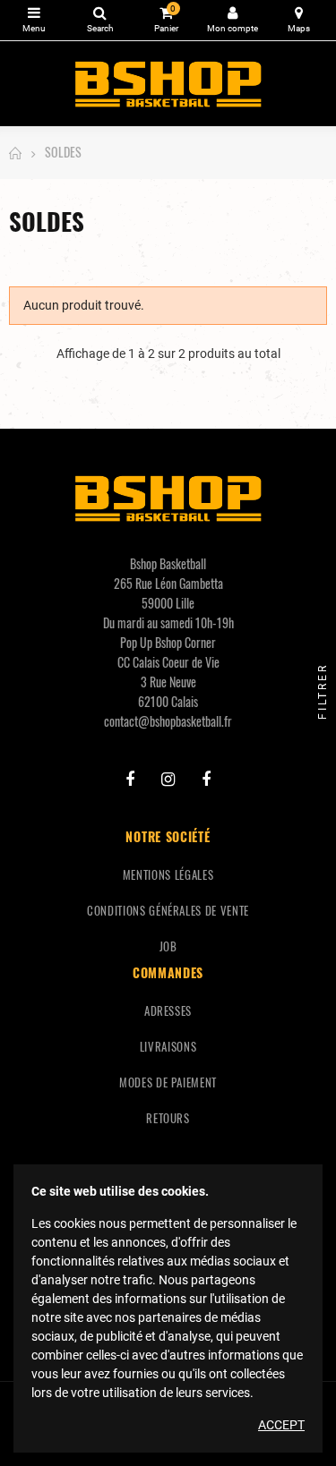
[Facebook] (129, 779)
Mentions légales (168, 874)
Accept (281, 1425)
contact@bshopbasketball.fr (168, 721)
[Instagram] (168, 779)
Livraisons (168, 1046)
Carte (298, 20)
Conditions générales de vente (168, 910)
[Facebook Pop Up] (206, 779)
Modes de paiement (168, 1082)
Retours (168, 1118)
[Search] (100, 20)
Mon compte (232, 20)
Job (168, 946)
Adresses (168, 1010)
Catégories (33, 20)
